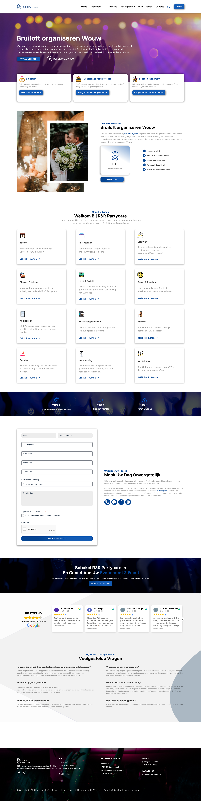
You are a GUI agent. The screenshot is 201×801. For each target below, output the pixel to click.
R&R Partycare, (162, 491)
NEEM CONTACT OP (100, 583)
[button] (182, 619)
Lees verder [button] (58, 629)
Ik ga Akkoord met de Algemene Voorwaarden (42, 515)
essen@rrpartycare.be (152, 774)
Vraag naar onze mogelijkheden (92, 92)
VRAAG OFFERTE (28, 59)
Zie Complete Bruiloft (31, 92)
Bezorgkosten (128, 6)
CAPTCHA (25, 522)
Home (84, 6)
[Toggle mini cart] (168, 6)
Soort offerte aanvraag (30, 480)
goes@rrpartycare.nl (151, 761)
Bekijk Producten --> (30, 259)
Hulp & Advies (145, 6)
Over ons (112, 6)
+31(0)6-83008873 (108, 774)
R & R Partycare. (131, 133)
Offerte (179, 6)
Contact (160, 6)
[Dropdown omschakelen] (103, 7)
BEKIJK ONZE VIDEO (63, 59)
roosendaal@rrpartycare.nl (112, 770)
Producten (96, 6)
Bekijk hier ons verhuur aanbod (149, 92)
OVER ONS (112, 179)
